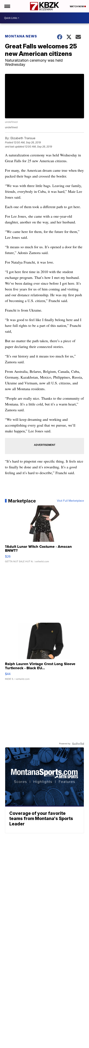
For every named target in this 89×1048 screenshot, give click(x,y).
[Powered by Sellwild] (78, 743)
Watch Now (77, 6)
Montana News (21, 36)
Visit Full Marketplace (70, 500)
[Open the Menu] (7, 6)
